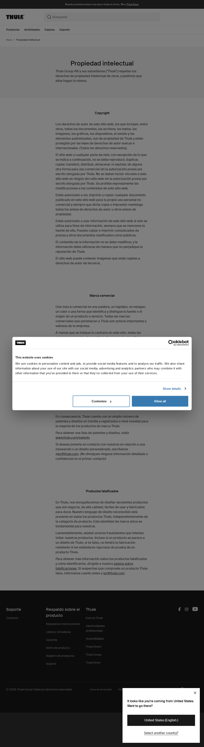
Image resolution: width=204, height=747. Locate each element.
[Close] (195, 692)
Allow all (160, 401)
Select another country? (161, 733)
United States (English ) (161, 720)
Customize (99, 401)
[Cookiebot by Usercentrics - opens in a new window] (171, 343)
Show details (172, 388)
